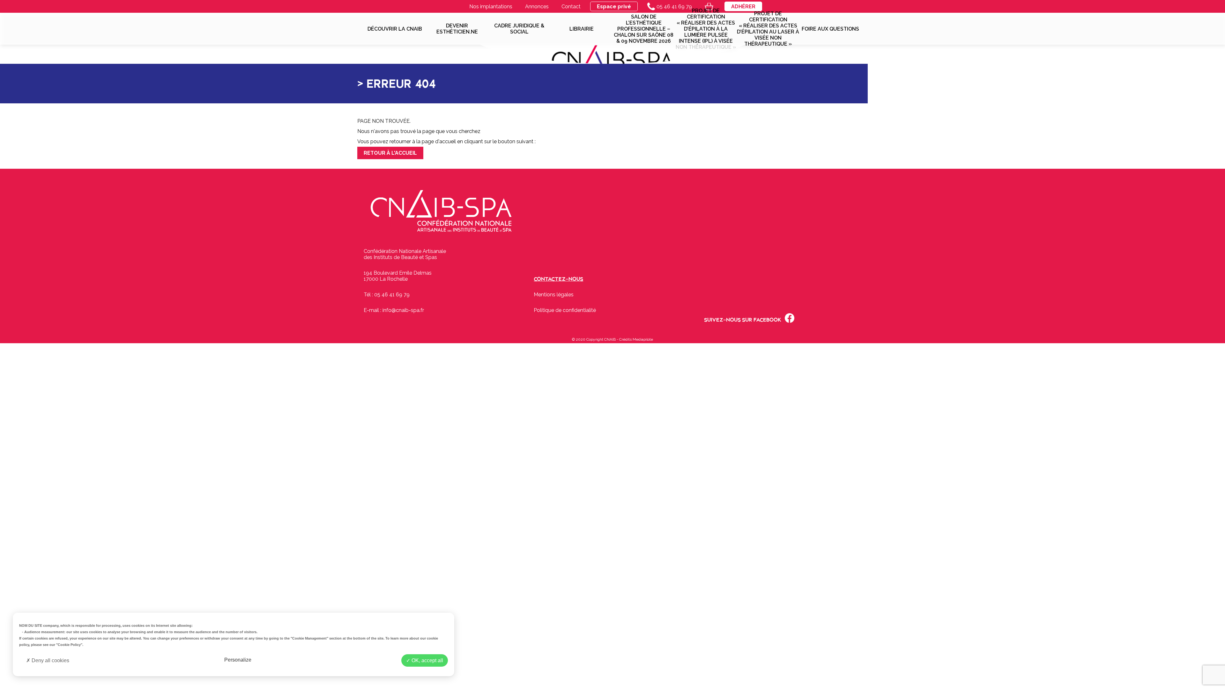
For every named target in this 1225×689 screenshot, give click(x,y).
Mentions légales (554, 295)
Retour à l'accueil (390, 153)
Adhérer (743, 7)
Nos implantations (490, 7)
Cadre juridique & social (519, 29)
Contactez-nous (558, 279)
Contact (571, 7)
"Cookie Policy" (69, 645)
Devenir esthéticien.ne (457, 29)
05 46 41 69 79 (674, 7)
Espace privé (614, 7)
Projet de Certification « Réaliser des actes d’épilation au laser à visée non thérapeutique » (768, 29)
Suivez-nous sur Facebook (743, 320)
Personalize (237, 660)
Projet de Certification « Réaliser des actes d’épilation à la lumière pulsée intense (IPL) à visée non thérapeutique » (706, 29)
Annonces (537, 7)
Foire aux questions (830, 29)
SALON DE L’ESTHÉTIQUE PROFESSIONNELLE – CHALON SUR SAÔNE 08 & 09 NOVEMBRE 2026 (643, 29)
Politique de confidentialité (565, 310)
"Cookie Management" (309, 638)
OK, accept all (426, 660)
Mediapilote (643, 339)
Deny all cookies (49, 660)
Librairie (581, 29)
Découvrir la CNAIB (395, 29)
